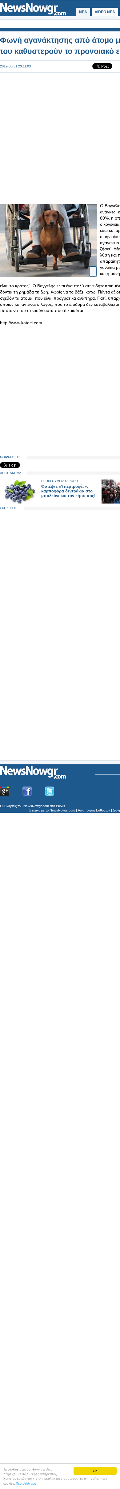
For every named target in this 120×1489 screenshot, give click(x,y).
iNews (60, 806)
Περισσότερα (26, 1483)
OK (95, 1470)
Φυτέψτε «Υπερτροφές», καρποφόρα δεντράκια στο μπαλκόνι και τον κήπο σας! (68, 491)
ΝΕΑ (83, 12)
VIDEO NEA (105, 12)
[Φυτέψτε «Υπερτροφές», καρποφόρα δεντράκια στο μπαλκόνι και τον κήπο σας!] (19, 502)
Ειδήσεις (10, 806)
